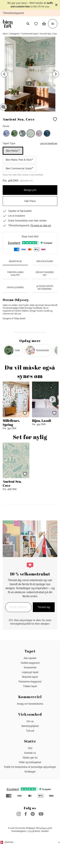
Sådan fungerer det (45, 273)
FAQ (30, 748)
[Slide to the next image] (55, 74)
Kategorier (15, 34)
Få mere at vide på (40, 225)
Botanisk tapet (30, 677)
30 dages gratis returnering (44, 287)
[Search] (28, 24)
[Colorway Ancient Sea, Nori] (14, 133)
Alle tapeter (30, 658)
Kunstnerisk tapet (30, 34)
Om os (30, 721)
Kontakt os (30, 753)
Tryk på (30, 730)
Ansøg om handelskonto (30, 703)
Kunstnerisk (30, 667)
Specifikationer (44, 261)
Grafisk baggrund (30, 662)
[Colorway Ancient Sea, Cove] (31, 133)
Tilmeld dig (44, 607)
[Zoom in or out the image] (3, 107)
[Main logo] (8, 24)
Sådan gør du (30, 757)
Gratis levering (15, 287)
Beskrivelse (15, 261)
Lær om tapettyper (48, 143)
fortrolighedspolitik (20, 623)
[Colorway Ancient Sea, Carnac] (6, 133)
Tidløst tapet (30, 686)
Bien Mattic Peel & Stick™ (19, 159)
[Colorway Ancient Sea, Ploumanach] (39, 133)
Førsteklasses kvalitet (15, 273)
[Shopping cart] (44, 24)
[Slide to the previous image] (4, 74)
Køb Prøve (30, 201)
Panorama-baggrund (30, 681)
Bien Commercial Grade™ (19, 168)
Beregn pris (30, 190)
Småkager (30, 771)
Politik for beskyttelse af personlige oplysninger (30, 767)
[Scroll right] (52, 399)
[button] (36, 24)
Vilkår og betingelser (30, 762)
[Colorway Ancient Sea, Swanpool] (22, 133)
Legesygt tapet (30, 672)
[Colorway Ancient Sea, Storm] (47, 133)
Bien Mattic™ (13, 150)
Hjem (5, 34)
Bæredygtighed (30, 726)
